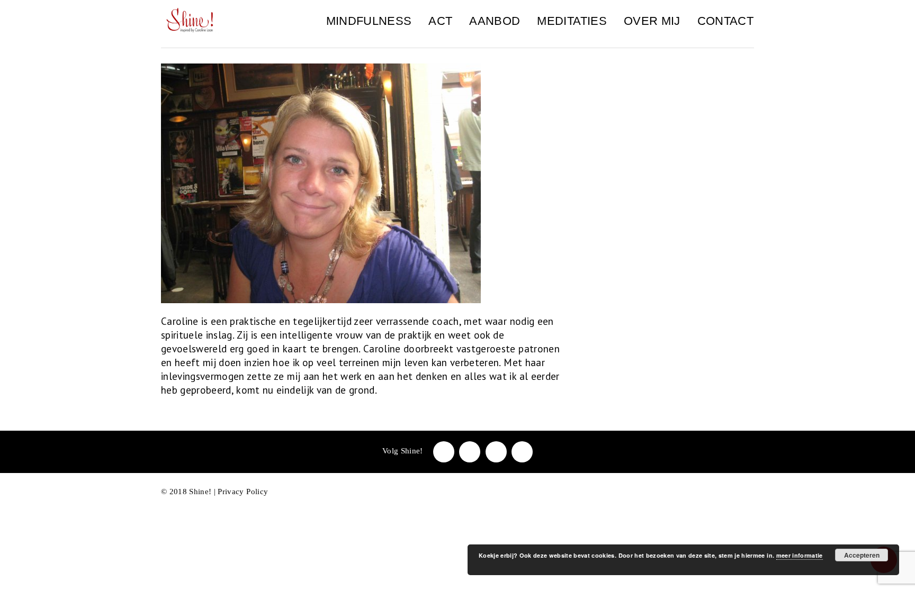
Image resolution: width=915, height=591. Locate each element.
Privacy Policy (243, 491)
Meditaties (571, 21)
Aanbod (494, 21)
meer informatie (799, 555)
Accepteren (862, 555)
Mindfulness (369, 21)
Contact (725, 21)
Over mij (652, 21)
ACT (440, 21)
